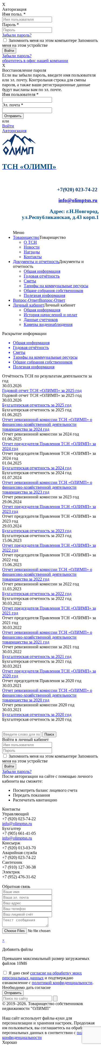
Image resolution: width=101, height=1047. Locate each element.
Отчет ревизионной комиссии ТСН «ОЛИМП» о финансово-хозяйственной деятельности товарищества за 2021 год (47, 637)
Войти (8, 126)
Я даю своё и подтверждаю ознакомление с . (47, 978)
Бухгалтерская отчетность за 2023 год (36, 530)
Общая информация (42, 271)
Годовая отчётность (42, 276)
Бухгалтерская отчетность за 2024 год (36, 468)
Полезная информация (44, 295)
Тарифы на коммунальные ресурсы (56, 285)
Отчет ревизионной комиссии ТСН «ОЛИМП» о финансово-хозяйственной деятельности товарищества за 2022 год (47, 574)
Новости (32, 247)
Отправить (13, 993)
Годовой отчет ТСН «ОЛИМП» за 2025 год (42, 390)
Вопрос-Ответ (26, 300)
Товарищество (26, 237)
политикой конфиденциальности (62, 982)
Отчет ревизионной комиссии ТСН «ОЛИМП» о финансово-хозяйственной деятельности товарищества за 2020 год (47, 695)
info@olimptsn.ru (77, 200)
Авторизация (14, 130)
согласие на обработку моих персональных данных (42, 975)
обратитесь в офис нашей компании (35, 60)
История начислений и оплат (50, 314)
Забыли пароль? (17, 35)
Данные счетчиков (41, 319)
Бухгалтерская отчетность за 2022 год (36, 593)
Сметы (30, 281)
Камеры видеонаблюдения (48, 324)
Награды (32, 252)
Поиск (49, 734)
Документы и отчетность (36, 261)
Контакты (33, 256)
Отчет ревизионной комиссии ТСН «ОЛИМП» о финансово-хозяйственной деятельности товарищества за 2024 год (47, 424)
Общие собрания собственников (53, 290)
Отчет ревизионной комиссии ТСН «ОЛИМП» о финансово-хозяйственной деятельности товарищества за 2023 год (47, 487)
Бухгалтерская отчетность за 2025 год (36, 405)
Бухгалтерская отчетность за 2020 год (36, 714)
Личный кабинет (28, 305)
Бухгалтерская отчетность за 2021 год (36, 656)
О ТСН (30, 242)
